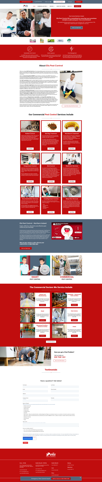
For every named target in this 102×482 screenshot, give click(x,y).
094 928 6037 (56, 475)
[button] (42, 6)
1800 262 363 (26, 473)
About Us (69, 6)
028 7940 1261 (60, 357)
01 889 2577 (55, 465)
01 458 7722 (39, 468)
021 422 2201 (55, 470)
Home (34, 6)
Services (51, 6)
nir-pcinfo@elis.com (24, 471)
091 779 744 (71, 465)
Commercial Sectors (42, 6)
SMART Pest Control (61, 6)
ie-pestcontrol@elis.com (41, 470)
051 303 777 (71, 469)
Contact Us (77, 6)
